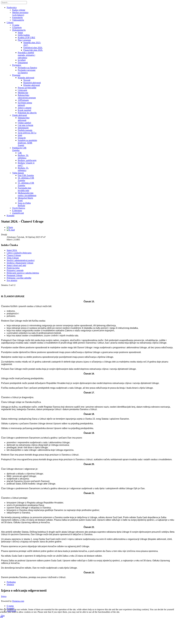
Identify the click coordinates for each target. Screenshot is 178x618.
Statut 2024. (12, 250)
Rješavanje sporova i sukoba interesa (23, 273)
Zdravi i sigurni (24, 108)
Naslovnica (12, 7)
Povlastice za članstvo (27, 67)
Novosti (26, 80)
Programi (16, 75)
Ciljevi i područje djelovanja (19, 253)
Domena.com (18, 601)
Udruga (10, 22)
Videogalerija (18, 20)
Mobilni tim (23, 92)
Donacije (22, 138)
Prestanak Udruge (14, 275)
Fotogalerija (17, 17)
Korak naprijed (24, 110)
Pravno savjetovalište (27, 87)
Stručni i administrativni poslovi (20, 260)
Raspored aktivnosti (32, 82)
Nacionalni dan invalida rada (24, 189)
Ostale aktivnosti (19, 115)
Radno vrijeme (18, 10)
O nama (15, 25)
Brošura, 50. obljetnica (23, 156)
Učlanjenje (17, 27)
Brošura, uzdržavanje (27, 160)
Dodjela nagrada (25, 130)
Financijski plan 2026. (33, 50)
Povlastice (16, 65)
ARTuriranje (23, 100)
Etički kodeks (24, 35)
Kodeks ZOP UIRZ (26, 37)
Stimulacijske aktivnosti (23, 119)
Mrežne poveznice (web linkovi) (20, 13)
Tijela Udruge (13, 258)
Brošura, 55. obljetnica (23, 169)
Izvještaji (22, 60)
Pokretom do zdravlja (27, 113)
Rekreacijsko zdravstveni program (27, 96)
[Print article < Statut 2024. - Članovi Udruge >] (10, 227)
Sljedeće (10, 584)
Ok (1, 616)
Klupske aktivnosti (26, 77)
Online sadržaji (24, 123)
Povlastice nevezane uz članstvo (26, 71)
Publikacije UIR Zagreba (19, 149)
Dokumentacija (19, 30)
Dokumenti (23, 62)
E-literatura (17, 210)
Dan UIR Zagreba (26, 175)
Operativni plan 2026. (33, 47)
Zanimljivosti (18, 213)
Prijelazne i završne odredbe (19, 278)
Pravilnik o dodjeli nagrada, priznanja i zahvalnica (26, 55)
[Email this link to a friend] (11, 230)
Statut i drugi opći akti (16, 265)
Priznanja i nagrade (15, 270)
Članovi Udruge (14, 255)
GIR (20, 153)
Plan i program (24, 40)
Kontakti (10, 215)
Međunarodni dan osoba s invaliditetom (27, 194)
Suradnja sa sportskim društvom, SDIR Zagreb (27, 142)
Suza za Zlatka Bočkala (24, 204)
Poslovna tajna (13, 268)
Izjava (3, 596)
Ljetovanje (22, 90)
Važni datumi (18, 173)
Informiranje (23, 128)
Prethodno (11, 582)
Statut (20, 32)
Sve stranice (12, 280)
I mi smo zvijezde (25, 125)
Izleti (20, 135)
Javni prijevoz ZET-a (27, 133)
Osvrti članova (18, 208)
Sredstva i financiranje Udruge (20, 263)
